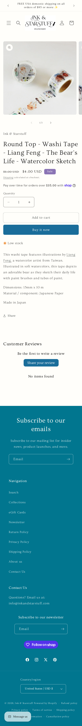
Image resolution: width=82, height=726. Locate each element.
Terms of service (42, 709)
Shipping (8, 177)
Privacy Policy (19, 542)
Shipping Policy (20, 552)
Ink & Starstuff (24, 703)
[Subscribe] (68, 459)
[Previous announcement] (8, 6)
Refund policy (69, 703)
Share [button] (12, 315)
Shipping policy (65, 709)
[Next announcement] (74, 6)
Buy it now (41, 230)
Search (14, 492)
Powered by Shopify (45, 703)
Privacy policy (20, 709)
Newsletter (17, 522)
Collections (17, 502)
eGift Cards (17, 512)
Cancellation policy (57, 716)
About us (15, 561)
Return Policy (19, 532)
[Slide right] (51, 123)
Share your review (41, 363)
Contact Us (17, 571)
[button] (9, 23)
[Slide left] (31, 123)
